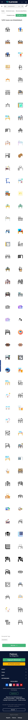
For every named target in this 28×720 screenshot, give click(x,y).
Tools (3, 672)
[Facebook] (7, 685)
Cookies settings (22, 700)
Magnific (8, 717)
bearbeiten (4, 639)
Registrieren (14, 693)
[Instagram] (17, 685)
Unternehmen (5, 678)
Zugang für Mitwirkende (14, 660)
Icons (2, 11)
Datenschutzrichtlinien (9, 698)
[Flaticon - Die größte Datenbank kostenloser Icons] (12, 2)
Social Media (14, 681)
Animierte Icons (10, 11)
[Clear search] (19, 6)
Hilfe (2, 675)
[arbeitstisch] (8, 29)
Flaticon (14, 717)
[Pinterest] (14, 685)
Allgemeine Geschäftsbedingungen (14, 697)
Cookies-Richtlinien (20, 698)
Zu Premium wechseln (14, 664)
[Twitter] (10, 685)
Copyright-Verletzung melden (10, 700)
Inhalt (3, 669)
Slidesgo (20, 717)
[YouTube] (21, 685)
